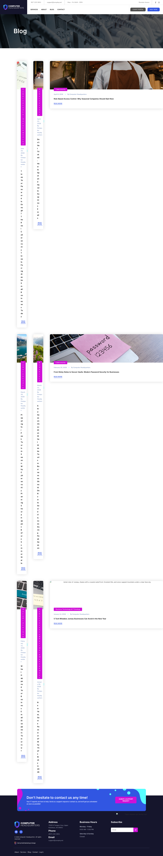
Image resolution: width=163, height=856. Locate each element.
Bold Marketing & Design (28, 843)
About (44, 10)
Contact (61, 10)
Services (34, 10)
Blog (52, 10)
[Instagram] (159, 2)
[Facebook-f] (155, 2)
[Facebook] (16, 832)
